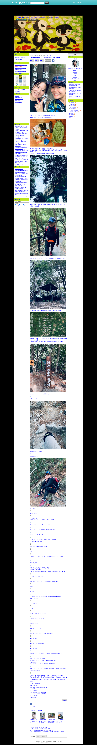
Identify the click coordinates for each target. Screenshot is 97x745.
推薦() (38, 736)
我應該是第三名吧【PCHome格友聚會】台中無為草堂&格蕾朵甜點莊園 (21, 180)
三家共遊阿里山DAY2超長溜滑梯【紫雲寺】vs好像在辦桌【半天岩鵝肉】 (50, 731)
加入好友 (75, 77)
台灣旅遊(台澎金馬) (38, 728)
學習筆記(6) (71, 113)
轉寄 (47, 727)
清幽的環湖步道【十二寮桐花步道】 (33, 721)
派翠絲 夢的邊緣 (18, 102)
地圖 (75, 75)
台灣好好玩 (72, 102)
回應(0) (33, 736)
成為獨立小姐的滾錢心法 (20, 71)
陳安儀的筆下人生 (19, 99)
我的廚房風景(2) (73, 107)
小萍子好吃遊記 (21, 17)
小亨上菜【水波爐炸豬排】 (21, 141)
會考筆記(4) (71, 114)
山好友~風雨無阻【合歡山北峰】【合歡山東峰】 (60, 721)
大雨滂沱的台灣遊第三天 (20, 176)
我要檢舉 (65, 700)
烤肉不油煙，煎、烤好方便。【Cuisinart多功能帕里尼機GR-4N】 (21, 128)
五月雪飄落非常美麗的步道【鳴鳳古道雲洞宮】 (51, 721)
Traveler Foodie (18, 97)
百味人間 (17, 96)
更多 (70, 117)
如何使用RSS (24, 89)
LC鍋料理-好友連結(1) (74, 111)
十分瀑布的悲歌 (18, 175)
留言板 (75, 73)
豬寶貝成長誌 (18, 100)
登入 (84, 2)
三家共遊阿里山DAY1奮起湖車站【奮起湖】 (42, 721)
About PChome (56, 741)
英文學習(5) (71, 116)
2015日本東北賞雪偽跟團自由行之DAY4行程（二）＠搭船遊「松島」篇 (21, 184)
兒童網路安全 (49, 741)
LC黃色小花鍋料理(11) (75, 110)
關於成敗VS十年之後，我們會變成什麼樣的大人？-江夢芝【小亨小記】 (21, 161)
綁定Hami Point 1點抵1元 (20, 68)
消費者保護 (43, 741)
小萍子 (34, 706)
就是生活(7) (72, 108)
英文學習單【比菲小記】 (74, 85)
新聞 (74, 2)
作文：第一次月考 (19, 169)
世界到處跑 (72, 104)
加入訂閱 (18, 91)
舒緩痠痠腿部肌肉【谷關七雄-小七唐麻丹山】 (44, 730)
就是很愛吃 (72, 105)
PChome (80, 2)
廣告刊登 (38, 741)
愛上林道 (48, 728)
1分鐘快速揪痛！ (19, 69)
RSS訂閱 (18, 89)
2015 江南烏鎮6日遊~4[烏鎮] (21, 173)
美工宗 (35, 685)
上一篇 (46, 55)
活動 (19, 52)
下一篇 (49, 55)
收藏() (43, 736)
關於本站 (75, 72)
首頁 (16, 52)
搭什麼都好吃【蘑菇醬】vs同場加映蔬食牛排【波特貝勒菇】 (21, 152)
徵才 (61, 741)
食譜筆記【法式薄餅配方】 (75, 84)
